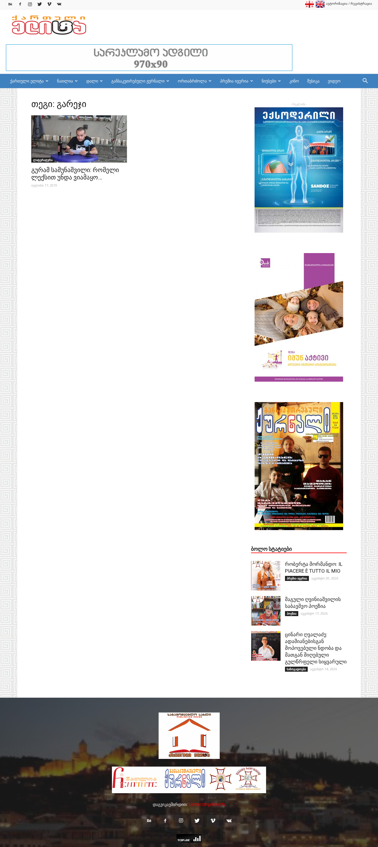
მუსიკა (313, 81)
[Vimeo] (49, 4)
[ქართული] (309, 6)
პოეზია (291, 613)
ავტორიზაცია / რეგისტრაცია (349, 3)
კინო (294, 81)
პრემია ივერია (234, 81)
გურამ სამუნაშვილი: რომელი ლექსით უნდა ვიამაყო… (75, 173)
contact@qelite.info (207, 804)
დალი (92, 81)
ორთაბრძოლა (192, 81)
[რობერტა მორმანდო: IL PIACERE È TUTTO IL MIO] (266, 575)
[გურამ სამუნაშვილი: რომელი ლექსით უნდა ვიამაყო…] (79, 139)
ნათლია (65, 81)
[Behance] (10, 4)
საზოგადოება (296, 669)
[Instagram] (29, 4)
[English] (320, 6)
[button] (365, 81)
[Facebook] (20, 4)
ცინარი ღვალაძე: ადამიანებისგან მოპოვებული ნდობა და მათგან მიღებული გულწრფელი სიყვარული (316, 648)
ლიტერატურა (43, 160)
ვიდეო (334, 81)
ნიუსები (269, 81)
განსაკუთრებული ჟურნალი (137, 81)
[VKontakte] (59, 4)
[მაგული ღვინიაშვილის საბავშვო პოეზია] (266, 611)
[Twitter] (39, 4)
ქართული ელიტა (27, 81)
